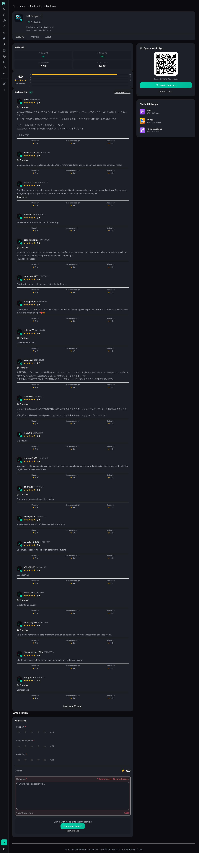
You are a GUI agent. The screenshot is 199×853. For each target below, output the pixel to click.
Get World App (73, 831)
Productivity (36, 6)
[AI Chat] (4, 67)
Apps (22, 6)
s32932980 (29, 567)
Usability (21, 727)
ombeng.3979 (30, 458)
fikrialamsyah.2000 (33, 652)
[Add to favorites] (42, 16)
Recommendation (25, 740)
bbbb (26, 99)
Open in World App (167, 85)
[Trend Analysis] (4, 32)
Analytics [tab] (35, 37)
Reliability (21, 754)
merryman (29, 677)
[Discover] (4, 20)
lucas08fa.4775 (31, 152)
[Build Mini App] (4, 90)
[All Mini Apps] (4, 26)
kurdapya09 (30, 301)
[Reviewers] (4, 44)
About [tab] (48, 37)
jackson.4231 (30, 182)
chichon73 (29, 330)
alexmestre (29, 214)
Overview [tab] (20, 37)
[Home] (4, 14)
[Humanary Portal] (4, 83)
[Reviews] (4, 38)
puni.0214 (28, 396)
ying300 (28, 433)
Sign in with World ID (72, 826)
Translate (24, 107)
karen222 (28, 592)
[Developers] (4, 73)
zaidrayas (28, 486)
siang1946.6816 (31, 542)
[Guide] (4, 61)
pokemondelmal (31, 240)
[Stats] (4, 50)
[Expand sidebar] (4, 9)
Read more (22, 197)
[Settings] (4, 848)
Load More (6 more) (72, 706)
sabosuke (28, 360)
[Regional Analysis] (4, 56)
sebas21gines (30, 622)
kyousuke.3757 (31, 276)
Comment (21, 779)
